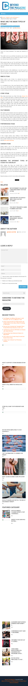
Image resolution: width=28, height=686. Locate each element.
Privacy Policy (23, 681)
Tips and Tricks (16, 26)
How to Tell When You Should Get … (12, 384)
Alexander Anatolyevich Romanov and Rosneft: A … (18, 623)
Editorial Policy (15, 681)
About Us (4, 681)
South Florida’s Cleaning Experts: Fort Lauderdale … (18, 512)
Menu (4, 13)
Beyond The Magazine (10, 679)
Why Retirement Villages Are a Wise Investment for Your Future (18, 190)
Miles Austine (17, 28)
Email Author (22, 232)
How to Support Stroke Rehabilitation (13, 362)
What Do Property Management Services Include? (16, 218)
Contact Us (9, 681)
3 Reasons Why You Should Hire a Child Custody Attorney (17, 199)
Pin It (2, 182)
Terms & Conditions (14, 682)
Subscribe (6, 308)
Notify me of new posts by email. (9, 283)
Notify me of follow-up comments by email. (12, 280)
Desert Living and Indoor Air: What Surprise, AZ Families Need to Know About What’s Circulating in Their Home (14, 323)
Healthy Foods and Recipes (6, 26)
